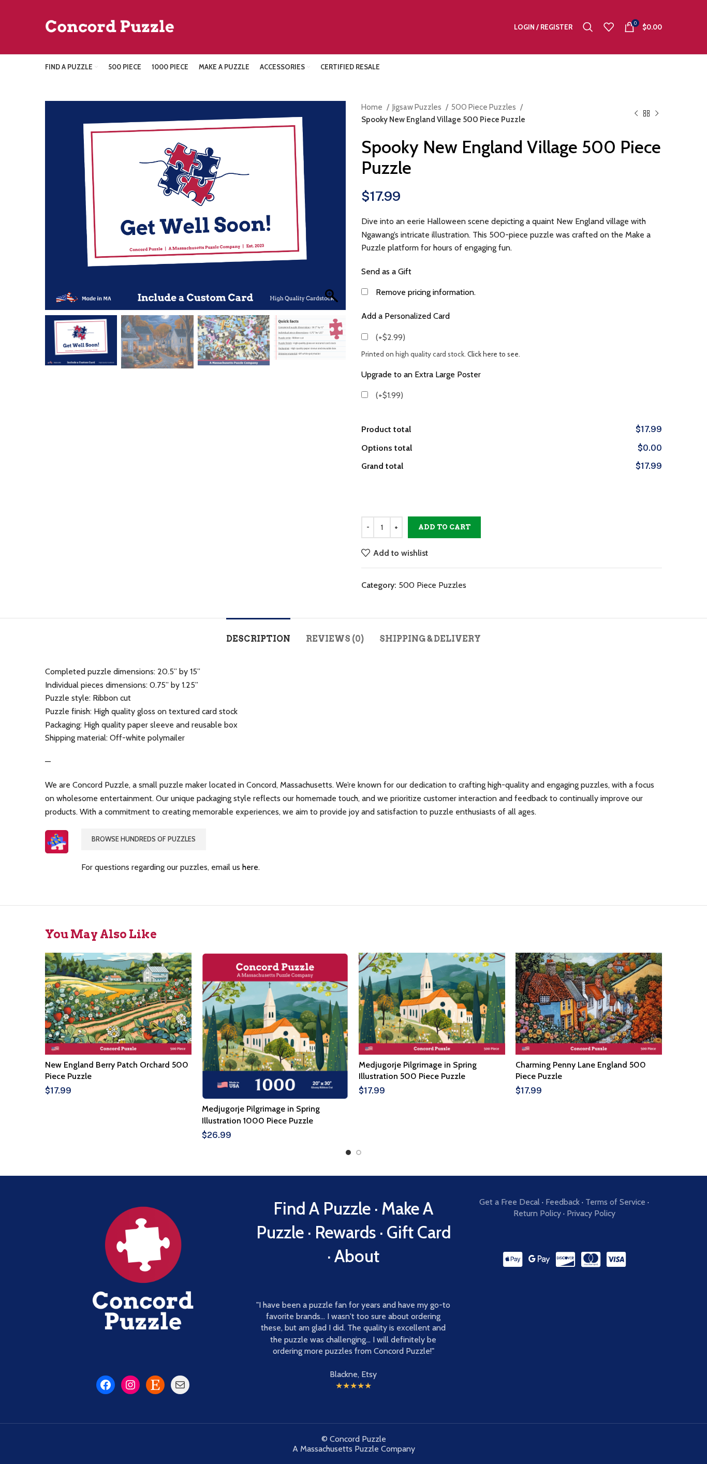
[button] (333, 211)
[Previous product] (636, 113)
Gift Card (419, 1232)
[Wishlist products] (608, 27)
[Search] (588, 27)
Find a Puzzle (322, 1208)
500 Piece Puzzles (484, 107)
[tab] (258, 633)
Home (372, 107)
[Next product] (657, 113)
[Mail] (180, 1385)
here (250, 867)
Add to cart (444, 527)
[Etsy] (155, 1385)
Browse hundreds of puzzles (144, 839)
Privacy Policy (591, 1213)
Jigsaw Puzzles (417, 107)
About (356, 1256)
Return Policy (537, 1213)
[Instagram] (130, 1385)
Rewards (345, 1232)
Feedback (563, 1202)
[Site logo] (109, 26)
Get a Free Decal (509, 1202)
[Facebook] (105, 1385)
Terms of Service (615, 1202)
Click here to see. (493, 354)
